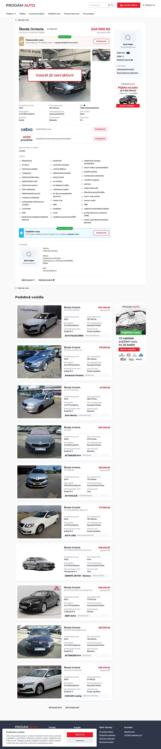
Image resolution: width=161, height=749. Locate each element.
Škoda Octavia (72, 307)
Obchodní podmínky (107, 735)
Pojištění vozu (54, 14)
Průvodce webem (106, 732)
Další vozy (121, 53)
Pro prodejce (88, 14)
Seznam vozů (23, 20)
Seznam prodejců (36, 14)
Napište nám (129, 732)
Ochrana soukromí (107, 739)
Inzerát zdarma (130, 5)
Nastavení (80, 740)
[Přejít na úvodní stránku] (20, 5)
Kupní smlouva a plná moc (127, 73)
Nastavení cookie (106, 742)
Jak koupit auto (55, 707)
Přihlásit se (150, 5)
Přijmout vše (80, 735)
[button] (45, 280)
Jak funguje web (72, 707)
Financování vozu (71, 14)
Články (22, 14)
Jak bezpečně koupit (125, 69)
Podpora (10, 14)
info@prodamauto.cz (133, 735)
